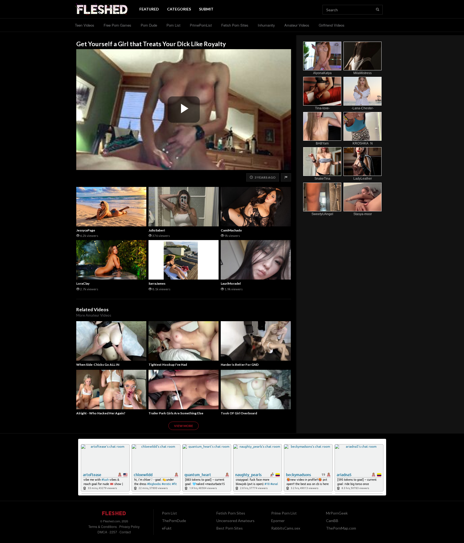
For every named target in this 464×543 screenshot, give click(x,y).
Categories (179, 9)
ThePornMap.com (341, 528)
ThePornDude (174, 520)
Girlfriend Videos (332, 25)
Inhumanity (266, 25)
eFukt (167, 528)
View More (183, 426)
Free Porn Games (117, 25)
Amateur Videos (296, 25)
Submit (206, 9)
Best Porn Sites (229, 528)
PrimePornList (201, 25)
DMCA (102, 532)
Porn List (173, 25)
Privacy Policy (129, 526)
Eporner (278, 520)
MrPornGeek (337, 513)
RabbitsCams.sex (285, 528)
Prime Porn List (284, 513)
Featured (149, 9)
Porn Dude (149, 25)
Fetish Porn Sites (234, 25)
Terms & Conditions (102, 526)
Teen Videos (84, 25)
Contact (125, 532)
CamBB (332, 520)
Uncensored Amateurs (235, 520)
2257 (113, 532)
